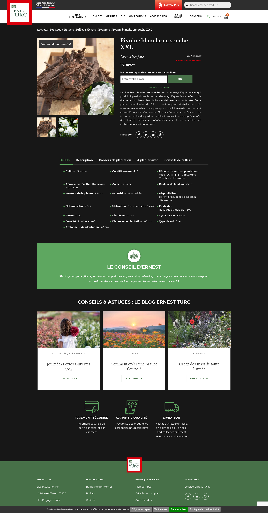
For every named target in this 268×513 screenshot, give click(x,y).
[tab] (66, 160)
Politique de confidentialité (204, 509)
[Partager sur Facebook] (139, 134)
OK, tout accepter (141, 509)
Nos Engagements (48, 501)
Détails (65, 160)
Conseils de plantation (115, 160)
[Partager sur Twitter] (146, 134)
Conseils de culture (178, 160)
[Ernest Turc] (134, 465)
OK (180, 79)
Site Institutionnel (48, 487)
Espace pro (171, 5)
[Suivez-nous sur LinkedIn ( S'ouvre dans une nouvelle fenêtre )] (196, 497)
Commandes (143, 501)
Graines (90, 501)
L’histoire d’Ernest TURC (52, 494)
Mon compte (143, 487)
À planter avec (147, 160)
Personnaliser (178, 509)
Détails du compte (147, 494)
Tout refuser (160, 509)
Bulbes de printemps (99, 487)
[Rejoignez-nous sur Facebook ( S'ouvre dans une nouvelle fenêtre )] (188, 497)
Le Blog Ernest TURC (198, 487)
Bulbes (90, 494)
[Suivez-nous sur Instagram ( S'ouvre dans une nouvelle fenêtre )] (205, 497)
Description (84, 160)
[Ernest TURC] (19, 12)
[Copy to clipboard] (160, 134)
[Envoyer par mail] (153, 134)
